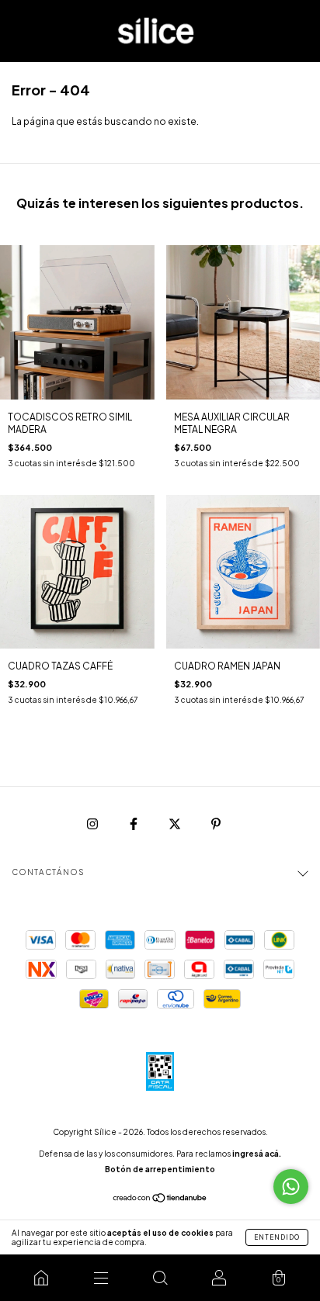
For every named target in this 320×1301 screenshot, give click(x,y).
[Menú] (100, 1277)
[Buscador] (160, 1277)
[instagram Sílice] (93, 823)
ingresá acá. (256, 1153)
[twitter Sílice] (175, 823)
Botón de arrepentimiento (160, 1169)
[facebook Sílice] (134, 823)
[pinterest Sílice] (216, 823)
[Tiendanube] (160, 1200)
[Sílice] (41, 1277)
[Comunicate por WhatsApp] (290, 1186)
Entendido (277, 1237)
